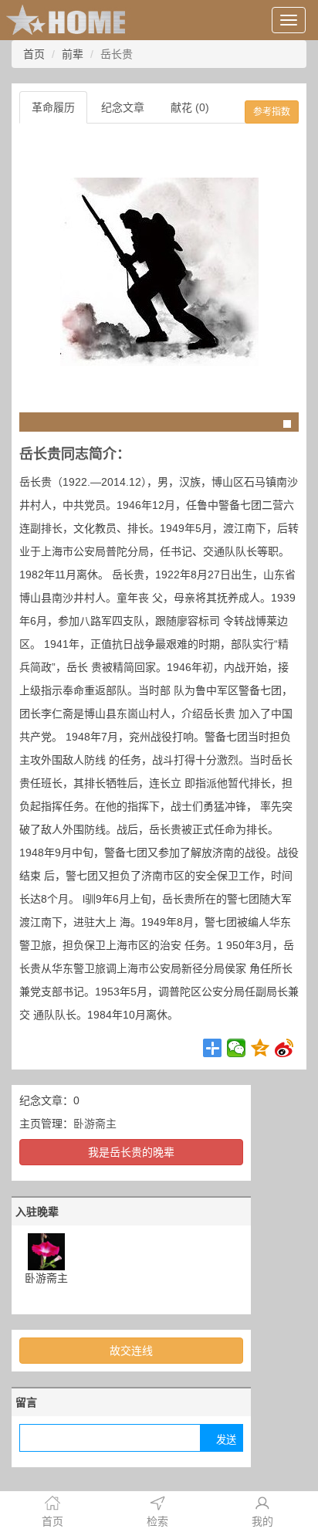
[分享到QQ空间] (260, 1048)
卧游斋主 (95, 1123)
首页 (34, 54)
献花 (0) (190, 107)
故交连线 (131, 1350)
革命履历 (53, 107)
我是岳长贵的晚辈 (131, 1152)
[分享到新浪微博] (284, 1048)
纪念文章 (122, 107)
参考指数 (271, 112)
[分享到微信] (236, 1048)
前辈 (72, 54)
